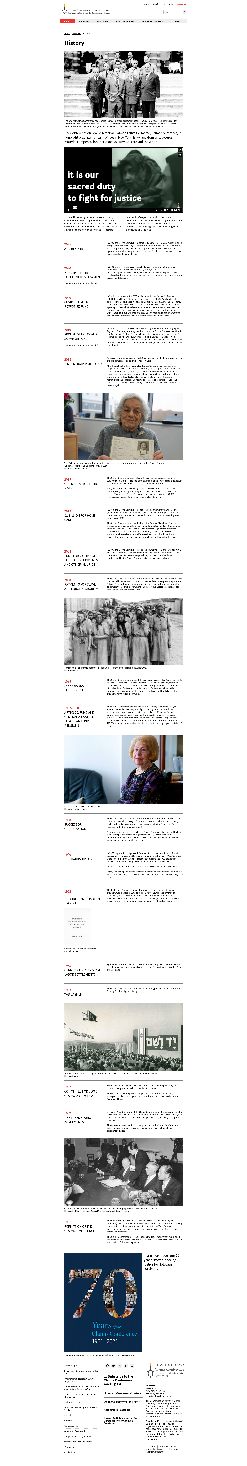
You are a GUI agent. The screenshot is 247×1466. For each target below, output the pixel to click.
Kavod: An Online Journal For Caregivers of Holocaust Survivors (121, 1420)
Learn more (152, 1255)
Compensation (71, 1425)
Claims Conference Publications (122, 1393)
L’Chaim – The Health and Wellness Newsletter (81, 1395)
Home (67, 33)
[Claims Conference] (86, 15)
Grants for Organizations (76, 1431)
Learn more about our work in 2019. (81, 345)
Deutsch (146, 4)
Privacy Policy (71, 1446)
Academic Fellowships (117, 1410)
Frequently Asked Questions (77, 1436)
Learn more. (152, 1439)
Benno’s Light (71, 1365)
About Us (76, 33)
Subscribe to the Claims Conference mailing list (118, 1380)
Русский (155, 4)
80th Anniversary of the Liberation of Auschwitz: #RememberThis (82, 1388)
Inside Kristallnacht (73, 1402)
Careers (68, 1420)
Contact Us (181, 4)
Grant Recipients (125, 21)
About (67, 21)
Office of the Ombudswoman (78, 1441)
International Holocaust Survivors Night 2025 (80, 1380)
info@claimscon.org (163, 1395)
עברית (163, 4)
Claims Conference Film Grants (122, 1401)
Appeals (68, 1415)
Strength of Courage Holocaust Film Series (81, 1372)
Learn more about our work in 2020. (81, 283)
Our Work (83, 21)
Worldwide (102, 21)
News (177, 21)
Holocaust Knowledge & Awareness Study (81, 1409)
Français (171, 4)
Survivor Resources (152, 21)
